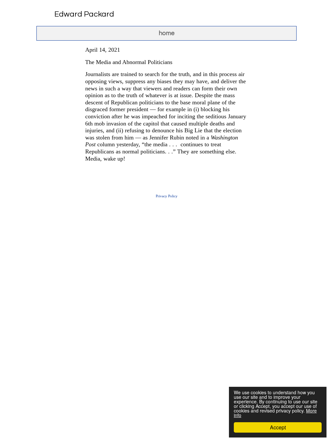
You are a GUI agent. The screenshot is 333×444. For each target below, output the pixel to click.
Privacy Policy (167, 196)
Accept (278, 427)
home (167, 33)
